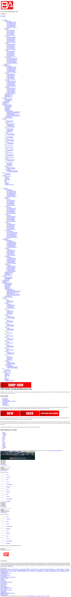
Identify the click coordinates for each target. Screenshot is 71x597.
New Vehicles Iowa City (11, 24)
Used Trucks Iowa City (11, 82)
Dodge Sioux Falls (10, 139)
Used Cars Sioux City (11, 74)
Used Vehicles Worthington (12, 71)
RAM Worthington (10, 143)
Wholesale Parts (7, 108)
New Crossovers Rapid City (12, 235)
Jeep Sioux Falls (10, 136)
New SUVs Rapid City (11, 47)
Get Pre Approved (6, 101)
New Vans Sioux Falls (11, 51)
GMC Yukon (5, 404)
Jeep (5, 135)
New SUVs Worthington (11, 49)
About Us (6, 177)
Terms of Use (43, 596)
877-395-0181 (2, 16)
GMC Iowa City (10, 129)
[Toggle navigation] (0, 18)
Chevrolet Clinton (10, 125)
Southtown (67, 569)
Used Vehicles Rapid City (11, 245)
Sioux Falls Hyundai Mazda (25, 569)
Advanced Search (3, 464)
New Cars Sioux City (11, 31)
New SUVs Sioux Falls (11, 44)
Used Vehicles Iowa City (11, 244)
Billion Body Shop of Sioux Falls (13, 112)
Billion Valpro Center (11, 113)
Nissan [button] (6, 343)
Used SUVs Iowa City (11, 89)
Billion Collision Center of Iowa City (13, 115)
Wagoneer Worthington (11, 168)
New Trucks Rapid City (11, 40)
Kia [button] (5, 354)
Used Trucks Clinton (10, 84)
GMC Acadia (5, 398)
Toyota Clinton (9, 150)
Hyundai (6, 158)
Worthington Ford (40, 571)
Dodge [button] (6, 322)
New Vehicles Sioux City (11, 23)
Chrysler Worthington (11, 134)
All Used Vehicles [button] (8, 240)
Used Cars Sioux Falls (11, 73)
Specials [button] (4, 97)
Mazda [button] (6, 347)
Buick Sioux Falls (10, 120)
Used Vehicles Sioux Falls (11, 242)
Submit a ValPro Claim (9, 117)
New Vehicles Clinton (11, 26)
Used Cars (7, 72)
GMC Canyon (5, 399)
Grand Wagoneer (8, 169)
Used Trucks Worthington (11, 85)
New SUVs (7, 43)
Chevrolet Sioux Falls (11, 123)
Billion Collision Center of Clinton (13, 114)
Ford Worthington (10, 147)
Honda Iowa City (10, 152)
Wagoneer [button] (6, 360)
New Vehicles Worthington (12, 27)
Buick (6, 119)
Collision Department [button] (8, 289)
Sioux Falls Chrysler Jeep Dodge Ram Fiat (47, 569)
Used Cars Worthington (11, 78)
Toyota (6, 148)
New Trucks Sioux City (11, 38)
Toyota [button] (6, 336)
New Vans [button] (7, 222)
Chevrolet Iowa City (10, 124)
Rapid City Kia (3, 570)
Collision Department (8, 110)
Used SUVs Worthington (11, 92)
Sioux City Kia (10, 570)
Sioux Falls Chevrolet (60, 569)
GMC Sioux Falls (10, 128)
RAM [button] (6, 326)
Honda (6, 151)
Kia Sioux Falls (10, 162)
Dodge (6, 138)
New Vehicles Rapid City (11, 25)
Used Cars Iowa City (10, 75)
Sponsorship (7, 182)
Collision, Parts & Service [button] (7, 104)
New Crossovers (10, 231)
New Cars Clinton (10, 34)
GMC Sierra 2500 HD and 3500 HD (9, 401)
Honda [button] (6, 340)
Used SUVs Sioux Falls (11, 87)
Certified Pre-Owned (8, 94)
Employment (7, 178)
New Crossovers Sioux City (12, 233)
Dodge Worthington (10, 140)
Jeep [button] (5, 318)
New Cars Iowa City (10, 32)
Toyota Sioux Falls (10, 149)
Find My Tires (7, 107)
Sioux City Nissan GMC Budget (6, 588)
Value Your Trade (6, 102)
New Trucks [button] (7, 206)
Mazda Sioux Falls (10, 157)
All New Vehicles (8, 21)
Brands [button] (4, 118)
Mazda (6, 156)
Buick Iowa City (10, 121)
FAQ (6, 181)
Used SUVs (7, 86)
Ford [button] (6, 333)
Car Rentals (5, 103)
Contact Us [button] (5, 175)
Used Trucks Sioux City (11, 81)
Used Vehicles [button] (5, 239)
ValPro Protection (8, 116)
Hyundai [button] (6, 350)
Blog (6, 180)
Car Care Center (33, 571)
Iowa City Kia (45, 570)
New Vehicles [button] (5, 20)
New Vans (7, 50)
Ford (6, 146)
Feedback (6, 183)
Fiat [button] (5, 330)
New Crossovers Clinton (11, 236)
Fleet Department (8, 174)
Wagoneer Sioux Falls (11, 167)
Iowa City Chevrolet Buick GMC (20, 570)
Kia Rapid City (9, 165)
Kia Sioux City (9, 163)
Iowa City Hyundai (38, 570)
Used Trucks (7, 79)
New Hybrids (7, 238)
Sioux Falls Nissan (34, 569)
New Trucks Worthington (11, 42)
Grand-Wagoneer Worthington (12, 171)
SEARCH (2, 509)
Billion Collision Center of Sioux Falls (14, 111)
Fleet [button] (3, 172)
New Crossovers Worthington (12, 237)
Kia (5, 161)
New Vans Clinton (10, 228)
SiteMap (48, 596)
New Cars (6, 29)
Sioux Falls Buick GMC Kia (5, 569)
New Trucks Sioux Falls (11, 37)
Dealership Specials (8, 98)
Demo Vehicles (7, 95)
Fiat (5, 144)
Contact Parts (7, 109)
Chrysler (6, 132)
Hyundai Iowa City (10, 160)
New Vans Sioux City (11, 52)
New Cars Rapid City (11, 33)
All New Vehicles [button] (8, 189)
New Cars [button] (6, 198)
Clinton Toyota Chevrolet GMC (23, 571)
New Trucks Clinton (10, 41)
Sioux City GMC (53, 570)
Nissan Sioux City (10, 155)
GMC (6, 127)
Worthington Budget (4, 572)
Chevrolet (6, 122)
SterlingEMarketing (31, 596)
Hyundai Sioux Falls (10, 159)
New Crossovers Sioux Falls (12, 232)
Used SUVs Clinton (10, 91)
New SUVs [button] (7, 214)
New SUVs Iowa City (11, 46)
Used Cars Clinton (10, 77)
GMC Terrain (5, 403)
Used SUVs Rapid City (11, 90)
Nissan (6, 153)
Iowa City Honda (30, 570)
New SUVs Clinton (10, 48)
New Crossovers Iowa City (12, 234)
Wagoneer (6, 166)
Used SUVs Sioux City (11, 88)
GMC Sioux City (10, 130)
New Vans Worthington (11, 229)
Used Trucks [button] (7, 256)
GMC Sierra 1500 (6, 400)
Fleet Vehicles (7, 173)
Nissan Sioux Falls (10, 154)
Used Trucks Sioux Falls (11, 80)
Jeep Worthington (10, 137)
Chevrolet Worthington (11, 126)
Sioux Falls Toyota (15, 569)
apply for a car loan (8, 417)
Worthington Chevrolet (64, 571)
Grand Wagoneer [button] (8, 364)
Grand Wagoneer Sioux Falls (12, 170)
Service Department (8, 105)
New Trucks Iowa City (11, 39)
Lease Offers (7, 28)
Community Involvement (9, 184)
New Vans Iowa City (10, 226)
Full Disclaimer (10, 566)
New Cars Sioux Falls (11, 30)
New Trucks (7, 36)
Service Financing (8, 106)
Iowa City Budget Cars (61, 570)
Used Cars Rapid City (11, 76)
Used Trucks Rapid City (11, 83)
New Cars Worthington (11, 35)
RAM (6, 141)
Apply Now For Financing (5, 469)
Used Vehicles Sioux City (11, 243)
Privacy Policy (7, 179)
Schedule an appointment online (54, 450)
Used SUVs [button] (7, 264)
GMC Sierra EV (5, 402)
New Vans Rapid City (11, 227)
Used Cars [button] (7, 248)
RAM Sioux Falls (10, 142)
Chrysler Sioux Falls (10, 133)
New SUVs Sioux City (11, 45)
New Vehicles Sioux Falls (11, 22)
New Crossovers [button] (8, 230)
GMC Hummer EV (6, 405)
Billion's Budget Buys (9, 96)
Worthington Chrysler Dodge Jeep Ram (52, 571)
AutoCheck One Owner (9, 93)
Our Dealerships (8, 176)
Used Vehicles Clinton (11, 70)
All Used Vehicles (10, 241)
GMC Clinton (9, 131)
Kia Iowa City (9, 164)
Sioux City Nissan (12, 571)
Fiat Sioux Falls (10, 145)
